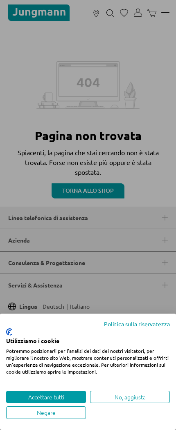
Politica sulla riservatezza (137, 324)
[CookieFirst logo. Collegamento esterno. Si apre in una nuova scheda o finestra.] (9, 332)
